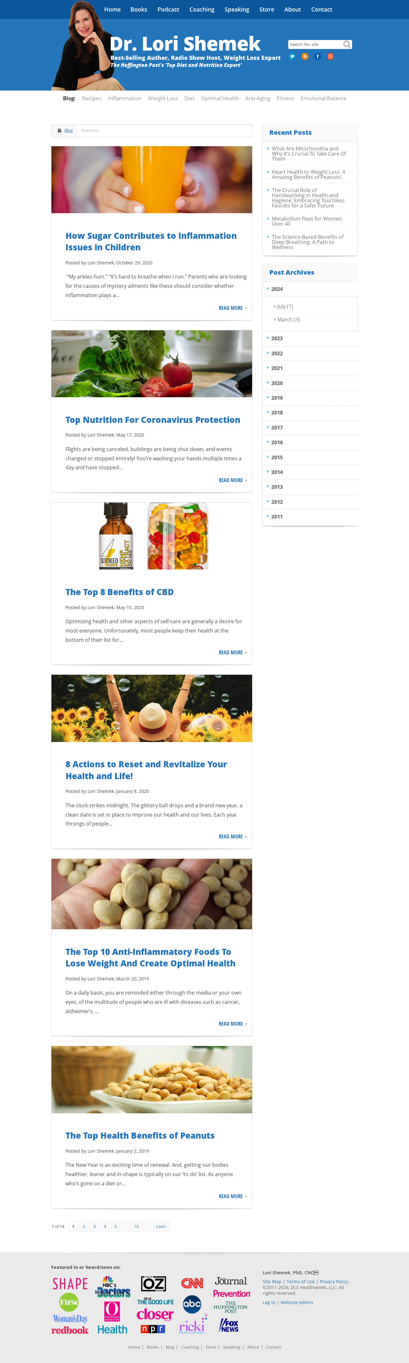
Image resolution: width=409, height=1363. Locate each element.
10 (136, 1226)
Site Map (272, 1281)
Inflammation (125, 98)
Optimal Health (220, 98)
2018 (277, 412)
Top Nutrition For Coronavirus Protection (153, 419)
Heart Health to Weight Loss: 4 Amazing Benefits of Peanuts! (308, 174)
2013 (277, 486)
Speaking (237, 9)
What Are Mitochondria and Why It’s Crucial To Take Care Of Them (309, 153)
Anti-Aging (257, 98)
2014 (277, 472)
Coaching (201, 9)
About (292, 9)
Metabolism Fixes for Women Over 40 (307, 221)
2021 (277, 368)
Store (266, 9)
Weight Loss (163, 98)
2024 (277, 289)
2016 (277, 442)
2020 (277, 383)
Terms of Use (301, 1281)
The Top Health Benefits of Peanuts (140, 1135)
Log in (269, 1302)
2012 (277, 501)
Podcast (168, 9)
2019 (277, 397)
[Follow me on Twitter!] (292, 58)
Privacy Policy (334, 1281)
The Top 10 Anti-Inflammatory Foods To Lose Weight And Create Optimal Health (150, 957)
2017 (277, 427)
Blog (69, 130)
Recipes (92, 98)
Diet (189, 98)
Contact (321, 9)
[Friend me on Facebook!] (318, 58)
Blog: (69, 98)
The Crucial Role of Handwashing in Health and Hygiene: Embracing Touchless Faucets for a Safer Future (308, 198)
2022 (277, 353)
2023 (277, 338)
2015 (277, 457)
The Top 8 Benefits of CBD (120, 592)
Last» (161, 1226)
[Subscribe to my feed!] (305, 58)
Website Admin (297, 1302)
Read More (231, 308)
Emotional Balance (323, 98)
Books (138, 9)
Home (112, 9)
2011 (277, 516)
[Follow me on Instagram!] (331, 58)
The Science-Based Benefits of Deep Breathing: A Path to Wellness (307, 242)
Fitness (285, 98)
